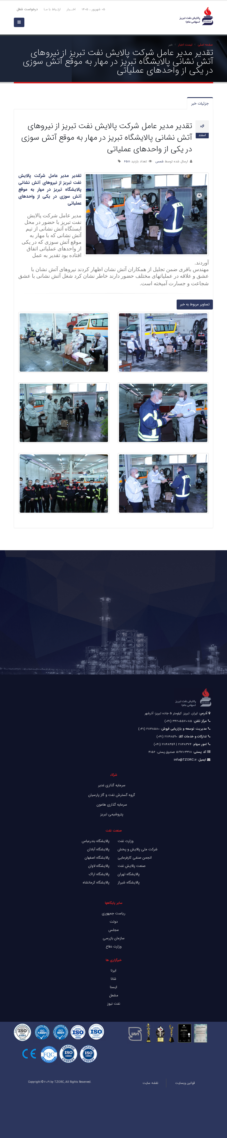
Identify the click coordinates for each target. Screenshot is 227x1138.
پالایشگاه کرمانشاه (96, 882)
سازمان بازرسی (114, 938)
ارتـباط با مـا (52, 9)
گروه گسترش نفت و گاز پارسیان (111, 795)
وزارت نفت (125, 841)
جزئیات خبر (200, 103)
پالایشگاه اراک (99, 874)
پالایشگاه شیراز (129, 882)
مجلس (114, 930)
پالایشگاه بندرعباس (95, 841)
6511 (127, 161)
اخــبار (71, 9)
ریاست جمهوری (113, 913)
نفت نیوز (113, 1004)
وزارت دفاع (114, 946)
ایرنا (113, 970)
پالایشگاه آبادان (98, 849)
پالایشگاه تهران (129, 874)
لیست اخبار (185, 44)
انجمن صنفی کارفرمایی (135, 858)
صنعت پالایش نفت (132, 866)
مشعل (113, 995)
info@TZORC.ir (185, 759)
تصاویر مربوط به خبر (195, 304)
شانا (113, 979)
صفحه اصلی (205, 44)
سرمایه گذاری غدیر (111, 785)
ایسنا (113, 987)
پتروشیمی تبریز (111, 814)
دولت (114, 922)
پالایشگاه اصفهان (97, 858)
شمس (159, 161)
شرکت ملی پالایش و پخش (138, 849)
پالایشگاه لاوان (98, 866)
